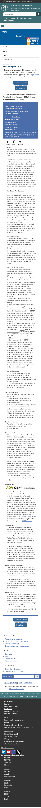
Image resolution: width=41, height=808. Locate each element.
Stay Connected (7, 748)
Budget (6, 704)
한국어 (6, 765)
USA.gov (7, 739)
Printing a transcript (12, 644)
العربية (6, 774)
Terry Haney (16, 117)
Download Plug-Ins (11, 711)
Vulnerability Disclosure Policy (15, 741)
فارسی (6, 796)
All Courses (24, 85)
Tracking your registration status (16, 641)
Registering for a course (13, 639)
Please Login (20, 36)
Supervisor (9, 654)
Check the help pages (12, 669)
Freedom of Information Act (14, 720)
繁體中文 (7, 760)
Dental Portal (7, 59)
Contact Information (11, 706)
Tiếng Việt (7, 762)
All (10, 63)
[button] (38, 14)
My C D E (6, 51)
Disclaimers (28, 683)
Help (4, 55)
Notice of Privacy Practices (13, 727)
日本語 (6, 794)
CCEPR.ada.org (27, 521)
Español (7, 757)
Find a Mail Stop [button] (31, 696)
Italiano (6, 787)
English (6, 799)
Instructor (8, 656)
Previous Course (21, 83)
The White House (10, 736)
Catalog (5, 47)
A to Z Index (10, 18)
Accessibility (8, 701)
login (32, 75)
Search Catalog (8, 676)
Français (7, 780)
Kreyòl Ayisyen (9, 776)
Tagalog (7, 769)
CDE (5, 32)
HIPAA (6, 722)
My (7, 683)
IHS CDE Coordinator (27, 517)
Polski (6, 783)
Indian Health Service (21, 5)
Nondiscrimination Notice (13, 725)
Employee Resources (26, 18)
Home (4, 63)
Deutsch (7, 792)
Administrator (11, 661)
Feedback (10, 21)
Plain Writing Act (10, 734)
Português (8, 785)
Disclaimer (8, 709)
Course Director (10, 659)
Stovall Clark (15, 119)
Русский (7, 771)
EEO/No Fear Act (10, 714)
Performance (9, 731)
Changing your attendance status (17, 646)
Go (37, 676)
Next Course (20, 88)
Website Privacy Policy (12, 744)
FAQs (6, 717)
